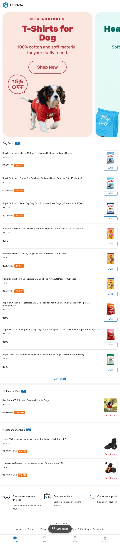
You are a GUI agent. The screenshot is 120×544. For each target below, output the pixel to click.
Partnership (98, 529)
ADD (110, 168)
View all (58, 379)
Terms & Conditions (81, 529)
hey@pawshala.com (107, 501)
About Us (21, 529)
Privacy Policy (47, 529)
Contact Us (33, 529)
